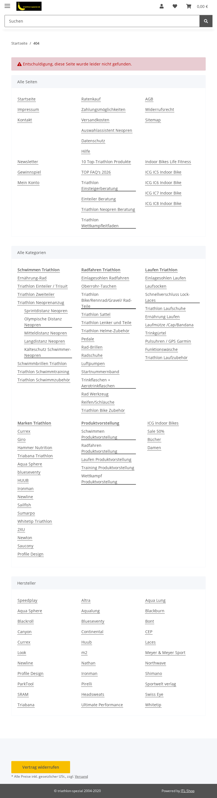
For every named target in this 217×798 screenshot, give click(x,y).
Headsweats (92, 694)
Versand (81, 776)
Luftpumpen (93, 363)
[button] (161, 6)
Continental (92, 631)
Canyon (25, 631)
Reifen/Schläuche (97, 402)
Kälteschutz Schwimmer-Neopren (47, 352)
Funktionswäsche (161, 349)
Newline (25, 496)
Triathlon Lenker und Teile (106, 322)
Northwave (155, 663)
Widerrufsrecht (159, 109)
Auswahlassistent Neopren (106, 130)
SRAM (23, 694)
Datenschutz (93, 140)
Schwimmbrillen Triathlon (42, 363)
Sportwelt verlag (160, 684)
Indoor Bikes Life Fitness (168, 161)
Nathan (88, 663)
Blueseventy (92, 621)
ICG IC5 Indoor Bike (163, 172)
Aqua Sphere (30, 464)
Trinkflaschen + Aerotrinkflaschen (98, 382)
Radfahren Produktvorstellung (99, 448)
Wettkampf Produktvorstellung (99, 478)
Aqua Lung (155, 600)
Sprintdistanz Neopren (46, 310)
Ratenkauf (91, 99)
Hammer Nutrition (35, 447)
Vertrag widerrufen (40, 767)
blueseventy (29, 472)
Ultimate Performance (102, 704)
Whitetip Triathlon (35, 521)
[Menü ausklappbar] (7, 3)
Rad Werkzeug (94, 394)
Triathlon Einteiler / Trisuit (43, 286)
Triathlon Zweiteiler (36, 294)
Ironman (26, 488)
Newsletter (28, 161)
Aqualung (90, 610)
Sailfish (24, 505)
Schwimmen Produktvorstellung (99, 434)
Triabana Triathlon (35, 455)
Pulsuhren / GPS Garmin (168, 341)
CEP (148, 631)
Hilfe (85, 151)
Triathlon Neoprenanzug (41, 302)
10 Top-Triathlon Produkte (106, 161)
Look (22, 652)
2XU (21, 529)
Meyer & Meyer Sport (165, 652)
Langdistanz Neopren (44, 341)
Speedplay (27, 600)
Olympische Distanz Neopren (43, 321)
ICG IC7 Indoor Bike (163, 193)
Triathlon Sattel (95, 314)
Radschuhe (92, 355)
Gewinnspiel (29, 172)
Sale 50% (155, 431)
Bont (149, 621)
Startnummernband (100, 371)
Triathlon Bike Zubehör (103, 410)
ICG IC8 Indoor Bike (163, 203)
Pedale (87, 339)
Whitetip (153, 704)
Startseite (27, 99)
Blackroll (26, 621)
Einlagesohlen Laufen (165, 278)
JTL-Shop (187, 790)
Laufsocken (155, 286)
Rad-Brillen (92, 347)
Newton (25, 537)
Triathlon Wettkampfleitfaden (100, 222)
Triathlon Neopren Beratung (108, 209)
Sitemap (153, 120)
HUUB (23, 480)
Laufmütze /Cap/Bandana (169, 324)
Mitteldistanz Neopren (45, 333)
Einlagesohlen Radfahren (105, 278)
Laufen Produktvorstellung (106, 459)
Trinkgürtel (155, 333)
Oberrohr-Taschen (98, 286)
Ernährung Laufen (162, 316)
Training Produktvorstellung (107, 467)
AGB (149, 99)
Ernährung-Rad (32, 278)
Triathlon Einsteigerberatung (99, 185)
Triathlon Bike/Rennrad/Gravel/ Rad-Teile (106, 300)
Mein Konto (28, 182)
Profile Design (31, 554)
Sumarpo (26, 513)
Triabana (26, 704)
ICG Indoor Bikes (163, 423)
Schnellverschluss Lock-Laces (167, 297)
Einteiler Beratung (98, 199)
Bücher (154, 439)
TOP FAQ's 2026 (96, 172)
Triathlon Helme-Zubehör (105, 330)
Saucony (25, 545)
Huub (86, 642)
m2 (84, 652)
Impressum (28, 109)
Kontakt (25, 120)
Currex (24, 431)
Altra (85, 600)
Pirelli (86, 684)
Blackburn (154, 610)
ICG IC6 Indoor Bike (163, 182)
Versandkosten (95, 120)
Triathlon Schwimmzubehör (44, 379)
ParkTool (26, 684)
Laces (150, 642)
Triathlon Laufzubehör (166, 357)
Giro (21, 439)
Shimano (153, 673)
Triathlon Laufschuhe (165, 308)
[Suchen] (205, 21)
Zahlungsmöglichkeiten (103, 109)
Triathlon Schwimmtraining (43, 371)
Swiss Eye (154, 694)
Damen (154, 447)
